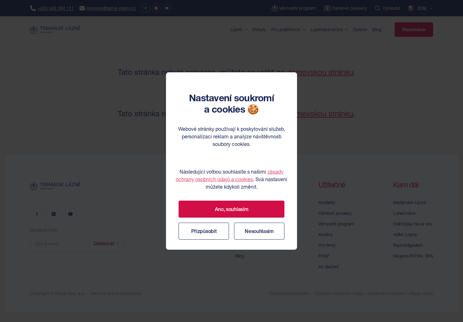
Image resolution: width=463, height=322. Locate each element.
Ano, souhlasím (232, 209)
